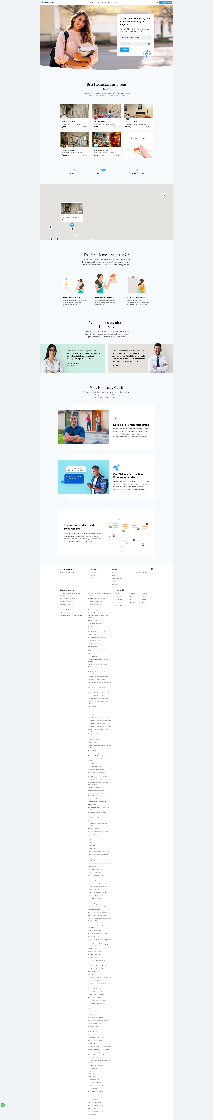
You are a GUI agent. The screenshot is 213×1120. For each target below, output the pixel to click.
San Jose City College (94, 1029)
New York (144, 602)
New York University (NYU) (95, 971)
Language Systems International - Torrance (99, 863)
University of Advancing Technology (97, 1094)
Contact (115, 2)
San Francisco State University (96, 1023)
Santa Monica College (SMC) (96, 1037)
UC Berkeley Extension (94, 1077)
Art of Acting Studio (93, 620)
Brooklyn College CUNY (94, 643)
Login (156, 2)
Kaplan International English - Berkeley (98, 831)
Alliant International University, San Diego (71, 615)
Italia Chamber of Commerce (96, 818)
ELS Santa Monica (93, 763)
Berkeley (118, 596)
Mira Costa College (93, 936)
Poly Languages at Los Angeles (96, 1003)
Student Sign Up (166, 2)
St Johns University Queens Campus (98, 1055)
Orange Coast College (94, 980)
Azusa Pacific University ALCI (96, 623)
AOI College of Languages (67, 598)
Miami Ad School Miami (94, 930)
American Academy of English (96, 598)
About (92, 2)
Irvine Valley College (93, 815)
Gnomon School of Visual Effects (97, 793)
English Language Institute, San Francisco (99, 777)
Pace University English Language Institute (99, 983)
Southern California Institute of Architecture (100, 1046)
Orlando (144, 599)
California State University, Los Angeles (98, 695)
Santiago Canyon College (95, 1040)
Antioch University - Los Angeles (97, 610)
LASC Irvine (91, 840)
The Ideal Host (95, 572)
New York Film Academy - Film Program (99, 966)
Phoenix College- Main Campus (96, 991)
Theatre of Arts (92, 1071)
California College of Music (95, 669)
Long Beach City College (95, 869)
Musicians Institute (93, 957)
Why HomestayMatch (118, 578)
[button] (72, 225)
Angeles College (92, 607)
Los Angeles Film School (95, 881)
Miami (143, 596)
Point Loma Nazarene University (97, 1000)
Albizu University (64, 612)
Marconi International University (96, 906)
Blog (97, 2)
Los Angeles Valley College (95, 895)
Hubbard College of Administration (97, 801)
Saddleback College (93, 1014)
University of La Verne (94, 1097)
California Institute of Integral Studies (98, 676)
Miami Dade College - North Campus (98, 933)
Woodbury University (93, 1114)
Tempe (118, 593)
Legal (113, 581)
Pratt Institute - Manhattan (95, 1006)
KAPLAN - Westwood (94, 828)
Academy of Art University (67, 604)
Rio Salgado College (93, 1012)
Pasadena (132, 593)
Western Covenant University (96, 1111)
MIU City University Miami (95, 898)
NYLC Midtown (92, 963)
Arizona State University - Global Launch (99, 612)
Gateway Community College (96, 787)
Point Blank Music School (95, 997)
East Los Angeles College (95, 766)
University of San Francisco (95, 1100)
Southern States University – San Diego (98, 1049)
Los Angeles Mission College (96, 889)
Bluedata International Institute (96, 637)
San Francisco (133, 599)
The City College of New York (96, 1065)
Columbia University (93, 736)
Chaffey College (92, 709)
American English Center (95, 601)
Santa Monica (145, 593)
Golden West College (94, 796)
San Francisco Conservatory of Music (98, 1020)
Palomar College (92, 986)
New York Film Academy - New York (97, 969)
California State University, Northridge (98, 698)
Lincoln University (93, 866)
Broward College (92, 646)
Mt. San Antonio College (94, 954)
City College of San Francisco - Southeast (99, 726)
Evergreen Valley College (95, 779)
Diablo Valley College (94, 753)
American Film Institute (94, 604)
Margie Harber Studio (94, 909)
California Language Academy (96, 679)
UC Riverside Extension (94, 1082)
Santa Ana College (93, 1034)
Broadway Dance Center (95, 640)
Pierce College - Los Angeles (96, 994)
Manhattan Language (94, 904)
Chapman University (93, 712)
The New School (92, 1068)
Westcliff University (93, 1108)
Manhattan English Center (95, 901)
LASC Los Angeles (93, 842)
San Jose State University (95, 1032)
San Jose (131, 602)
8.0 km (117, 155)
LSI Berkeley (91, 845)
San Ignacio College (93, 1026)
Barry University (92, 626)
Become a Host (106, 2)
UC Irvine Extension (93, 1079)
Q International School (94, 1009)
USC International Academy (95, 1091)
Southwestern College (94, 1052)
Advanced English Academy (68, 610)
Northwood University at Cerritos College (99, 977)
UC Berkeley (91, 1074)
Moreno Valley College (94, 951)
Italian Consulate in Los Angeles (96, 821)
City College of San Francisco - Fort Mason (99, 720)
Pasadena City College (94, 989)
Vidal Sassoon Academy (94, 1102)
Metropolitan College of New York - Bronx (99, 923)
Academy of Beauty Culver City (68, 607)
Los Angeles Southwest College (97, 892)
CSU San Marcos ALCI (94, 656)
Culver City (119, 599)
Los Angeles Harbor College (96, 883)
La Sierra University (93, 848)
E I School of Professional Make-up (97, 756)
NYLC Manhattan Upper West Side (97, 960)
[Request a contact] (3, 1105)
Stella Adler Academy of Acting (96, 1057)
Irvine (117, 602)
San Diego (132, 596)
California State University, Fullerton (97, 687)
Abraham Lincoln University (67, 601)
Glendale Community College (96, 790)
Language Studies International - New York (99, 851)
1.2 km (85, 127)
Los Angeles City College (95, 872)
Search (124, 49)
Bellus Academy (92, 629)
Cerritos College (92, 706)
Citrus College (92, 715)
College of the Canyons (94, 734)
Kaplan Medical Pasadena (95, 837)
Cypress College (92, 750)
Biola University (92, 634)
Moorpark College (93, 948)
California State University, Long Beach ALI (99, 693)
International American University (97, 812)
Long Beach (119, 605)
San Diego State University (95, 1017)
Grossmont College (93, 799)
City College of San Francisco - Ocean (98, 723)
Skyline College (92, 1043)
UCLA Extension (92, 1088)
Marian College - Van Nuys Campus (97, 915)
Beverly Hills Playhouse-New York (97, 632)
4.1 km (85, 155)
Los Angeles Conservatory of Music (97, 878)
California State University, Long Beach (98, 690)
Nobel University (92, 974)
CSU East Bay (92, 654)
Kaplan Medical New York (95, 834)
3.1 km (149, 127)
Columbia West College (94, 739)
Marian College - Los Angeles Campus (98, 912)
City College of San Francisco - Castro (98, 717)
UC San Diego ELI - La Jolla (95, 1085)
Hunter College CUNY (94, 804)
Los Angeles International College (97, 886)
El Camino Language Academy (96, 769)
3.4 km (117, 127)
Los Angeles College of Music (96, 875)
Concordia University (93, 742)
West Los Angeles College (95, 1105)
